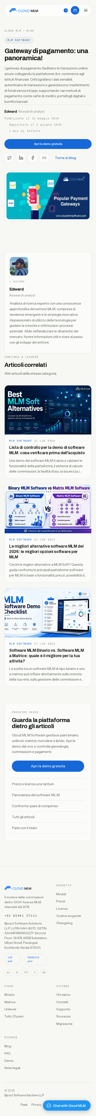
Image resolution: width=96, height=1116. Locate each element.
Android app (33, 959)
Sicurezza (63, 1016)
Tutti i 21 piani (13, 1016)
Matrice (10, 1002)
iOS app (10, 959)
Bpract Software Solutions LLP (24, 1095)
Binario (9, 995)
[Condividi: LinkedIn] (21, 158)
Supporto (63, 1009)
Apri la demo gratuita (48, 144)
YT (26, 972)
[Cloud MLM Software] (23, 10)
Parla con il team (24, 828)
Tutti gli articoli (23, 817)
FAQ (7, 1053)
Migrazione (64, 1024)
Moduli (61, 894)
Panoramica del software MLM (36, 795)
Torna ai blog (65, 158)
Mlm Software (18, 40)
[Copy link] (44, 158)
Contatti (62, 1002)
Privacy (36, 1104)
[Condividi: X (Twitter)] (9, 158)
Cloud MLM (12, 31)
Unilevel (10, 1009)
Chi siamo (63, 995)
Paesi (24, 1104)
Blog (30, 31)
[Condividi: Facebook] (33, 158)
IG (43, 972)
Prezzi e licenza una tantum (33, 784)
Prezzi (60, 901)
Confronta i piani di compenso (35, 806)
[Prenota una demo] (75, 10)
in (8, 972)
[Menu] (85, 10)
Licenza (62, 909)
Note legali (12, 1068)
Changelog (64, 923)
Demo (9, 1061)
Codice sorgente (68, 916)
